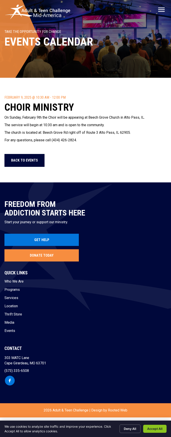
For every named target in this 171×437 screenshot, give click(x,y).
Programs (12, 290)
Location (11, 306)
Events (9, 331)
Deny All (130, 429)
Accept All (155, 429)
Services (11, 298)
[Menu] (161, 10)
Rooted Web (117, 410)
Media (9, 323)
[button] (24, 160)
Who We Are (14, 281)
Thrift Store (13, 314)
